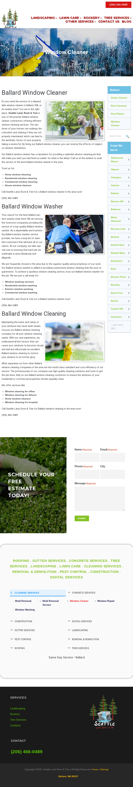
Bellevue (116, 209)
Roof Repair (117, 113)
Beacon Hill (117, 201)
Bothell (115, 237)
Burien (114, 301)
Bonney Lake (118, 229)
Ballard (115, 193)
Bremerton (116, 261)
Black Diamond (116, 219)
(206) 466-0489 (26, 751)
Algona (115, 169)
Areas (95, 769)
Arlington (116, 177)
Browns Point (118, 277)
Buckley (115, 285)
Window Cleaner (115, 123)
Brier (113, 269)
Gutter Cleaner (119, 97)
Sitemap (104, 769)
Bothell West (118, 253)
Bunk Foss (117, 293)
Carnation (116, 317)
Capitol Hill (117, 308)
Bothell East (117, 245)
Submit (82, 518)
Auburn (115, 185)
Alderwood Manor (117, 160)
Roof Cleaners (119, 105)
